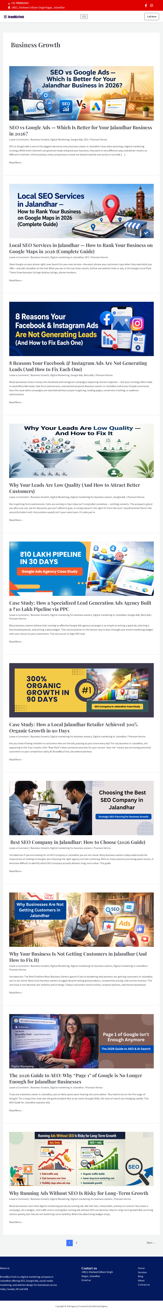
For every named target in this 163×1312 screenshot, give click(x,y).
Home (141, 1268)
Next (151, 1242)
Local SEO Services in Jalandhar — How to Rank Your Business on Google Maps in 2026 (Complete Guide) (81, 248)
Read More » (15, 162)
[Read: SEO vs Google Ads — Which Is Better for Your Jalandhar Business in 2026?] (81, 93)
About (141, 1280)
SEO (86, 139)
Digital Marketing (59, 139)
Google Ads (77, 139)
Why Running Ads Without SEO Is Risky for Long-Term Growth (78, 1193)
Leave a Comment (19, 139)
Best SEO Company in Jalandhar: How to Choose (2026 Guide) (77, 842)
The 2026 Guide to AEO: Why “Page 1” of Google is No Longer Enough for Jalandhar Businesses (75, 1078)
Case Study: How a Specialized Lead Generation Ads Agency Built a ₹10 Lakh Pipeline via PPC (80, 606)
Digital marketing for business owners (91, 497)
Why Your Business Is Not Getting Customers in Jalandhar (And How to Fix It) (78, 956)
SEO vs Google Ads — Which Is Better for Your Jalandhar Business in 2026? (80, 130)
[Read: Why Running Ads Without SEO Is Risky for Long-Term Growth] (81, 1158)
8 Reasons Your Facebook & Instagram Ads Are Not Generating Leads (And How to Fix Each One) (78, 366)
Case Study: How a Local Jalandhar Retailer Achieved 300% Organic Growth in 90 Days (73, 727)
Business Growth (40, 139)
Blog (140, 1276)
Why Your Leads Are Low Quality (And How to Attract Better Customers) (74, 488)
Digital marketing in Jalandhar (67, 257)
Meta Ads (89, 375)
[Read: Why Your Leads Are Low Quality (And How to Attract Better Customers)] (81, 450)
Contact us (144, 1284)
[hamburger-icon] (84, 16)
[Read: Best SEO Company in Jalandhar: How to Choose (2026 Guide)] (81, 807)
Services (142, 1272)
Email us (86, 1280)
